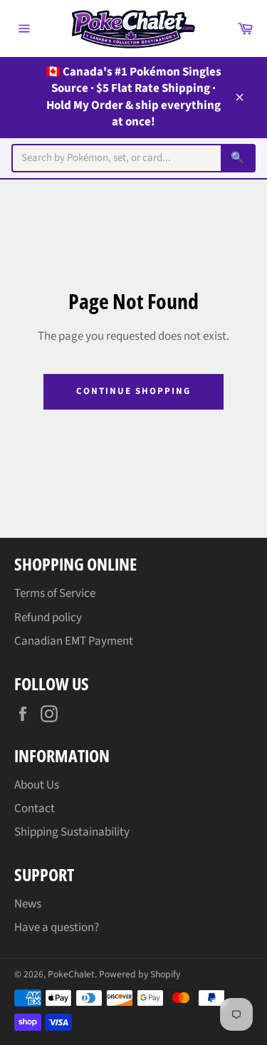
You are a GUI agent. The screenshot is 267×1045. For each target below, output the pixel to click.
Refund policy (48, 617)
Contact (34, 808)
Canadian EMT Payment (73, 641)
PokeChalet (71, 974)
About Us (36, 785)
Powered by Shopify (139, 974)
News (27, 904)
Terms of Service (54, 593)
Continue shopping (133, 391)
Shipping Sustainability (72, 832)
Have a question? (56, 927)
